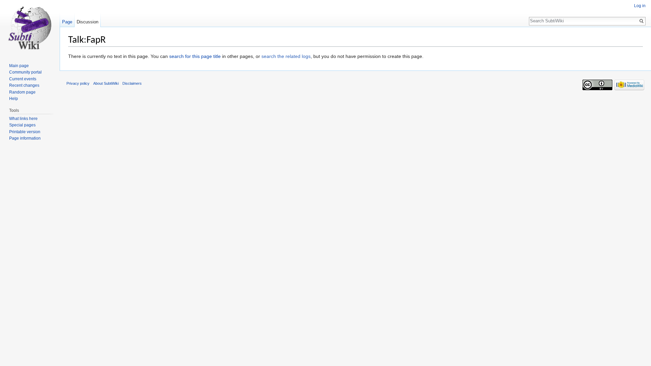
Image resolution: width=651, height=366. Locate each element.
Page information (25, 138)
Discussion (87, 21)
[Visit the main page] (30, 27)
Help (13, 98)
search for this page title (195, 56)
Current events (22, 79)
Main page (19, 65)
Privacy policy (78, 83)
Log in (640, 5)
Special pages (22, 125)
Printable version (24, 131)
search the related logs (286, 56)
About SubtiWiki (106, 83)
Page (67, 21)
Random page (22, 92)
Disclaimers (132, 83)
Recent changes (24, 85)
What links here (23, 118)
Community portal (25, 72)
